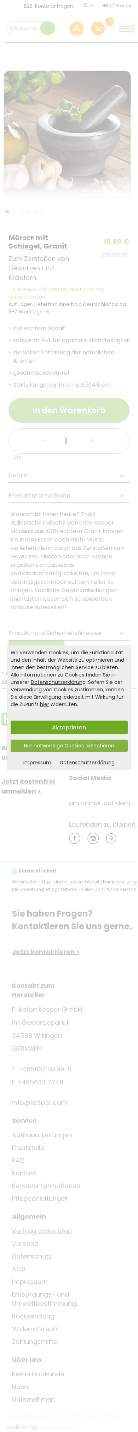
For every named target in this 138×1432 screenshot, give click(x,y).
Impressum (37, 762)
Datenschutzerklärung (58, 682)
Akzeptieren (69, 727)
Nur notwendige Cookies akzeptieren (69, 745)
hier (44, 704)
